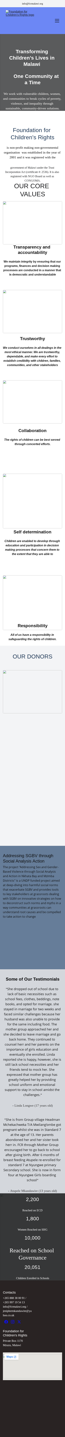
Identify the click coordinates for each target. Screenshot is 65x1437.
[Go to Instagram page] (12, 1322)
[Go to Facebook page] (6, 1322)
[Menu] (57, 20)
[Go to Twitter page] (19, 1322)
